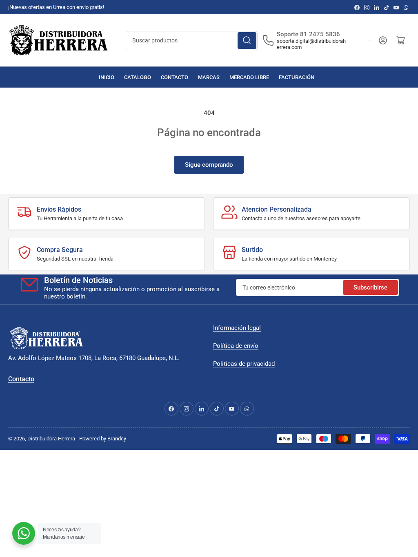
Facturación (296, 77)
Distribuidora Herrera (51, 438)
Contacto (174, 77)
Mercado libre (249, 77)
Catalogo (137, 77)
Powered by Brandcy (102, 438)
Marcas (209, 77)
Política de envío (235, 345)
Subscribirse (370, 287)
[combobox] (192, 40)
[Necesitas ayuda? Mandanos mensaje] (23, 533)
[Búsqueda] (247, 41)
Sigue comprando (209, 164)
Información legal (237, 328)
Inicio (106, 77)
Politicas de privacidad (244, 363)
